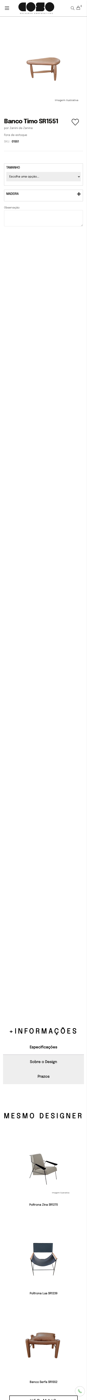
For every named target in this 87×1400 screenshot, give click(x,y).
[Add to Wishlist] (75, 127)
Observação (12, 207)
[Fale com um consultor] (80, 1391)
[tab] (43, 195)
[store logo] (36, 8)
